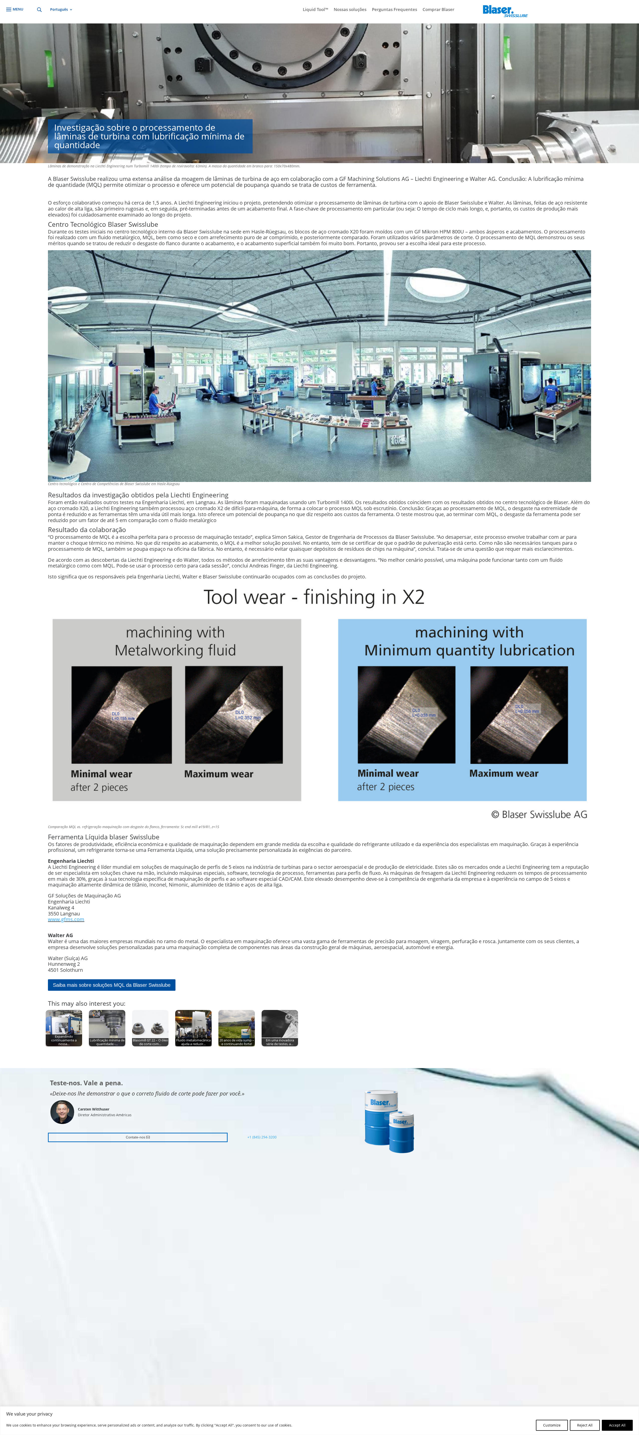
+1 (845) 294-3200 (262, 1137)
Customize (552, 1425)
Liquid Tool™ (315, 10)
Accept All (617, 1425)
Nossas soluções (350, 10)
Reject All (585, 1425)
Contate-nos (135, 1137)
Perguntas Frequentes (394, 10)
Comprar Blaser (438, 10)
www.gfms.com (66, 919)
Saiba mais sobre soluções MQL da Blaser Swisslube (111, 985)
